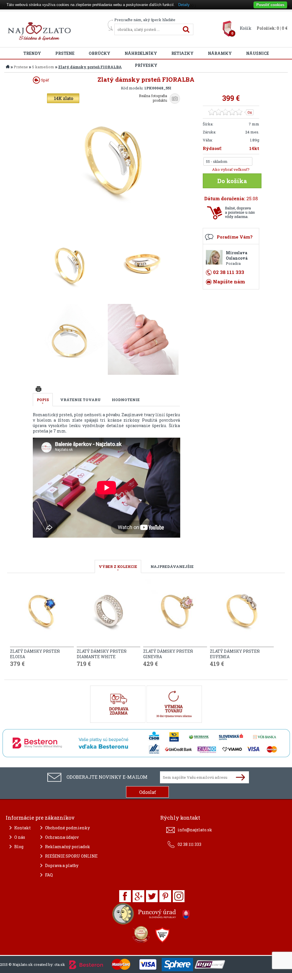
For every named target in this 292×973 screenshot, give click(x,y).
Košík (246, 28)
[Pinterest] (165, 896)
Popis (43, 399)
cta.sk (59, 964)
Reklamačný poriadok (67, 846)
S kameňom (43, 66)
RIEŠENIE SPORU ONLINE (71, 856)
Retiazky (182, 53)
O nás (19, 837)
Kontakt (22, 827)
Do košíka (232, 181)
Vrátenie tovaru (80, 399)
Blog (18, 846)
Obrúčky (99, 53)
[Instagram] (178, 896)
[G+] (138, 896)
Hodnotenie (126, 399)
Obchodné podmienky (67, 827)
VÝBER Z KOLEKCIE (118, 566)
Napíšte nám (229, 281)
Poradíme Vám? (235, 237)
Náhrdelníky (141, 53)
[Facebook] (125, 896)
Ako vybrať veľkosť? (231, 169)
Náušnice (257, 53)
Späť (44, 80)
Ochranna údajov (62, 837)
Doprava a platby (61, 865)
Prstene (64, 53)
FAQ (49, 875)
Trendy (32, 53)
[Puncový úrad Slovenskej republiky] (151, 915)
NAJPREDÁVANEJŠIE (172, 566)
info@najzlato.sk (195, 829)
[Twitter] (152, 896)
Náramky (220, 53)
